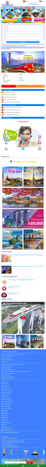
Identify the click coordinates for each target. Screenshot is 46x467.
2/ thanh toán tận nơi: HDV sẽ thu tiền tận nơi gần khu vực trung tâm (13, 442)
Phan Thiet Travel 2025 (6, 404)
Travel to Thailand (5, 413)
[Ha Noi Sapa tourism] (12, 239)
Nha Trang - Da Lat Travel (6, 408)
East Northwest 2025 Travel (7, 403)
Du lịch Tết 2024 (5, 412)
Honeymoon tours (5, 410)
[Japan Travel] (23, 197)
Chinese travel (4, 420)
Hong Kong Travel (5, 417)
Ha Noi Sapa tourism (5, 385)
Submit (29, 462)
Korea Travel (4, 415)
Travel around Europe (5, 428)
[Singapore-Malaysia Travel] (33, 176)
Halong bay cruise (5, 381)
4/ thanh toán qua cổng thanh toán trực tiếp (8, 444)
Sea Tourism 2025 (5, 395)
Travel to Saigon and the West (7, 401)
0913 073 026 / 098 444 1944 (33, 4)
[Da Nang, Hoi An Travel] (33, 239)
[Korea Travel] (23, 218)
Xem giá (23, 42)
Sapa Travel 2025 (5, 383)
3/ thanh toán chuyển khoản (6, 443)
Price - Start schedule (23, 85)
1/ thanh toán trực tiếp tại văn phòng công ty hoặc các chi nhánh (12, 440)
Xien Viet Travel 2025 (6, 406)
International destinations (12, 46)
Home (3, 46)
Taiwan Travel (4, 426)
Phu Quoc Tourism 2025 (6, 397)
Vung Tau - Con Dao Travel (6, 399)
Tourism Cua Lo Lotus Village (7, 390)
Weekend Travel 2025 (6, 392)
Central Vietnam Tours (6, 387)
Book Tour (37, 85)
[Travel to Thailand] (12, 176)
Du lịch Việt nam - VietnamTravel (11, 432)
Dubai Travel (22, 46)
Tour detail (8, 85)
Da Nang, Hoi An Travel (6, 388)
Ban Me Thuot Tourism (6, 394)
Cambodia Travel (5, 419)
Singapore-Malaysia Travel (6, 422)
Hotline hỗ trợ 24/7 (34, 3)
